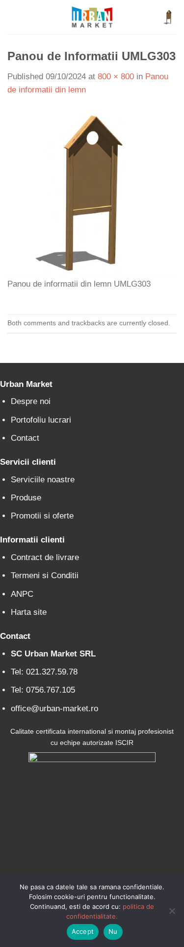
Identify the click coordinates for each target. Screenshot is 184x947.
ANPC (22, 594)
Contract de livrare (45, 557)
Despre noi (31, 401)
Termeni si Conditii (45, 575)
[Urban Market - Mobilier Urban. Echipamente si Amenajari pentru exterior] (92, 17)
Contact (25, 438)
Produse (26, 497)
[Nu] (172, 914)
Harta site (29, 612)
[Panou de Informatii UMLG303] (92, 192)
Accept (83, 931)
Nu (113, 931)
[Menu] (13, 17)
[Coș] (169, 17)
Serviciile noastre (43, 479)
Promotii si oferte (42, 515)
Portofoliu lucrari (41, 420)
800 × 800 (116, 76)
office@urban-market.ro (54, 708)
